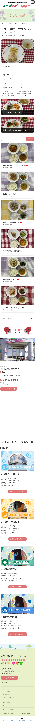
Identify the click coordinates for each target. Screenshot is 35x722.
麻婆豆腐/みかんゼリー (11, 279)
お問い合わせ (6, 702)
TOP (4, 685)
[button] (8, 389)
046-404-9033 (10, 380)
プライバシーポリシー (8, 697)
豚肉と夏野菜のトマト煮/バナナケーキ (16, 165)
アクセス (5, 706)
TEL (31, 720)
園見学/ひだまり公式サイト (18, 491)
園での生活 (6, 694)
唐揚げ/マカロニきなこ (11, 194)
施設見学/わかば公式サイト (18, 634)
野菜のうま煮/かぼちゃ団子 (12, 222)
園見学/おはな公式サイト (17, 539)
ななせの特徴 (6, 691)
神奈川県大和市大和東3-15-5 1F (10, 671)
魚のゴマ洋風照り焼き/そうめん (14, 251)
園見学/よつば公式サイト (17, 586)
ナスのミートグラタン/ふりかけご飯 (13, 308)
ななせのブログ (7, 688)
